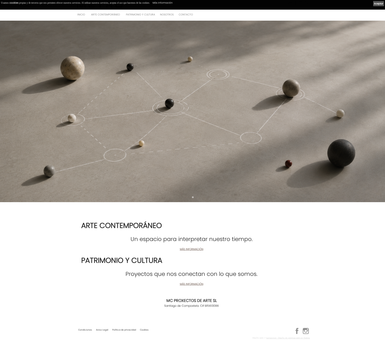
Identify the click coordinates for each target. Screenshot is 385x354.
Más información (163, 2)
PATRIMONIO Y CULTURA (140, 14)
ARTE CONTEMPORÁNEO (105, 14)
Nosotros (167, 14)
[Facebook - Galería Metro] (297, 333)
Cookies (144, 329)
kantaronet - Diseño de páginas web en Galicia (288, 338)
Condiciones (85, 329)
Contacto (186, 14)
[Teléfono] (305, 15)
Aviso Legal (102, 329)
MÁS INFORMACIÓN (191, 249)
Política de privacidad (124, 329)
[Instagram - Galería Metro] (306, 333)
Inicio (81, 14)
